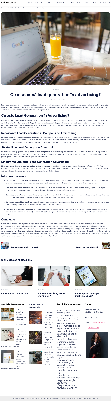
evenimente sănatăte (66, 323)
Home (30, 2)
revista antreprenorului (72, 352)
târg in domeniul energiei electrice (67, 386)
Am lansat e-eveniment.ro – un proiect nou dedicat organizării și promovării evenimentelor (49, 320)
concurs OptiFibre (75, 313)
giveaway (75, 339)
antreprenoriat (76, 310)
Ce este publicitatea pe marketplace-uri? (87, 294)
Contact (93, 2)
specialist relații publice (68, 378)
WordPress (94, 398)
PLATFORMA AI (105, 2)
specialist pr (63, 375)
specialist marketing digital (67, 371)
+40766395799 (93, 328)
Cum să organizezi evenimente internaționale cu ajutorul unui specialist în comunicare (21, 317)
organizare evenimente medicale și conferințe (66, 345)
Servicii (49, 2)
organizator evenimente (63, 349)
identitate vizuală (65, 342)
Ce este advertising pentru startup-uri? (51, 294)
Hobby (71, 2)
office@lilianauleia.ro (97, 322)
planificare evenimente (76, 349)
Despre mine (39, 2)
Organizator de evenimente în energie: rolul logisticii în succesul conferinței (49, 339)
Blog (86, 2)
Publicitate (55, 89)
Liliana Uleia (8, 2)
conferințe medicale (65, 315)
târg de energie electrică (66, 381)
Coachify (78, 398)
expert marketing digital (69, 326)
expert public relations (68, 328)
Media (79, 2)
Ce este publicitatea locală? (15, 293)
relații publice (61, 352)
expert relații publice (67, 331)
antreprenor (60, 310)
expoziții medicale (64, 339)
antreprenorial (68, 310)
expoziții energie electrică (67, 335)
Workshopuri (60, 2)
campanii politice (63, 313)
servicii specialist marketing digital (65, 361)
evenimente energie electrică (68, 319)
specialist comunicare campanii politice (66, 366)
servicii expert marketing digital (69, 356)
